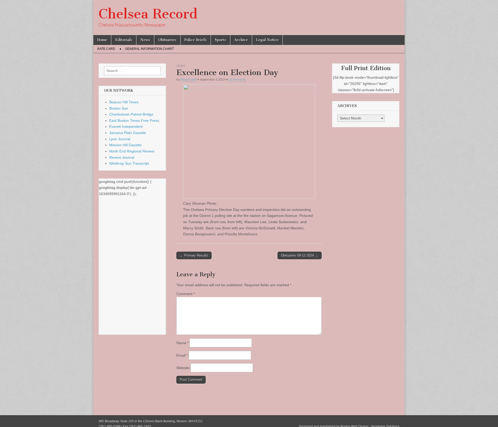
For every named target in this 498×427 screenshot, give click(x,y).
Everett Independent (126, 126)
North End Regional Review (131, 151)
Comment (185, 294)
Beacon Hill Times (124, 102)
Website (183, 368)
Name (182, 343)
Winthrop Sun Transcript (129, 163)
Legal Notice (267, 40)
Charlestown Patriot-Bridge (131, 114)
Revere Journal (121, 157)
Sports (220, 40)
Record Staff (188, 79)
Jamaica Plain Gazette (127, 133)
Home (102, 40)
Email (182, 355)
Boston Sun (118, 108)
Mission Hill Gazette (125, 145)
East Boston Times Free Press (134, 120)
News (145, 40)
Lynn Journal (119, 139)
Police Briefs (195, 40)
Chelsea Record (148, 14)
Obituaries (167, 40)
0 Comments (237, 79)
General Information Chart (149, 49)
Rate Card (106, 49)
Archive (241, 40)
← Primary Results (194, 255)
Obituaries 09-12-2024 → (299, 255)
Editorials (123, 40)
